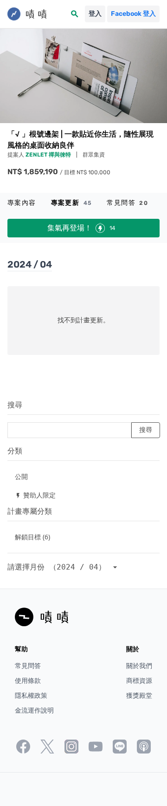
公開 (21, 476)
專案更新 (71, 203)
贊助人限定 (35, 495)
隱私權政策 (31, 696)
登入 (95, 14)
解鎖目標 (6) (32, 536)
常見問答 (127, 203)
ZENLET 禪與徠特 (49, 154)
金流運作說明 (34, 710)
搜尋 (14, 404)
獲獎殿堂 (139, 696)
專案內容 (21, 203)
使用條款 (28, 681)
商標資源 (139, 681)
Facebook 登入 (133, 14)
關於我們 (139, 666)
